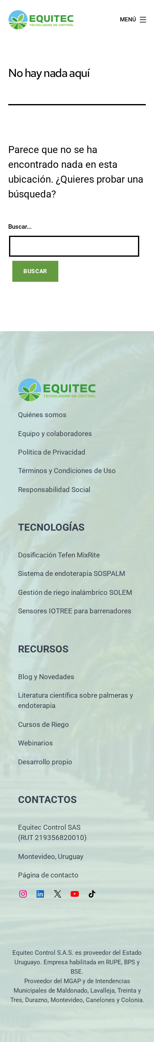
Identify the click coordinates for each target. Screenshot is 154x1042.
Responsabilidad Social (54, 489)
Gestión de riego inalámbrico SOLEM (75, 592)
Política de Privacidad (51, 452)
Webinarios (35, 743)
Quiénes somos (42, 415)
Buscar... (20, 226)
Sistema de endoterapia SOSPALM (71, 573)
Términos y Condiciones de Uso (67, 470)
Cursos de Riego (43, 724)
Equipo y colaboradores (55, 433)
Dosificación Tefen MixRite (59, 555)
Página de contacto (48, 875)
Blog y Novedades (46, 677)
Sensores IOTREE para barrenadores (74, 611)
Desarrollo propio (45, 762)
